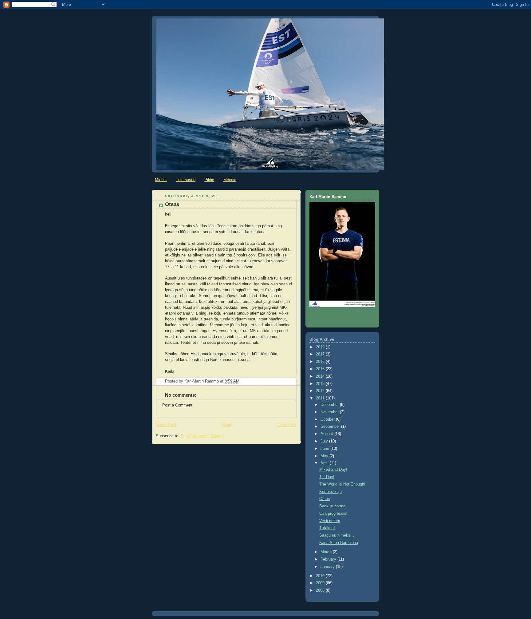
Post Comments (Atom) (202, 436)
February (329, 559)
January (328, 567)
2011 (321, 398)
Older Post (287, 425)
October (328, 419)
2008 (321, 590)
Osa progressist (333, 513)
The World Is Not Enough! (342, 484)
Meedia (229, 179)
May (325, 456)
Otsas (324, 499)
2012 (321, 391)
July (325, 441)
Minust (161, 179)
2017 (321, 354)
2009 (321, 583)
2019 (321, 347)
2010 (321, 576)
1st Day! (326, 477)
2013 (321, 384)
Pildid (209, 179)
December (330, 405)
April (325, 463)
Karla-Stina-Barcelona (338, 543)
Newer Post (166, 425)
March (327, 552)
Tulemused (185, 179)
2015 (321, 369)
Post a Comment (177, 405)
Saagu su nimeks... (336, 535)
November (330, 412)
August (327, 434)
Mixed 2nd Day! (333, 469)
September (331, 426)
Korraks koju (330, 492)
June (325, 448)
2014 (321, 376)
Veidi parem (329, 521)
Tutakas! (327, 528)
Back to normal (332, 506)
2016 (321, 361)
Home (227, 425)
